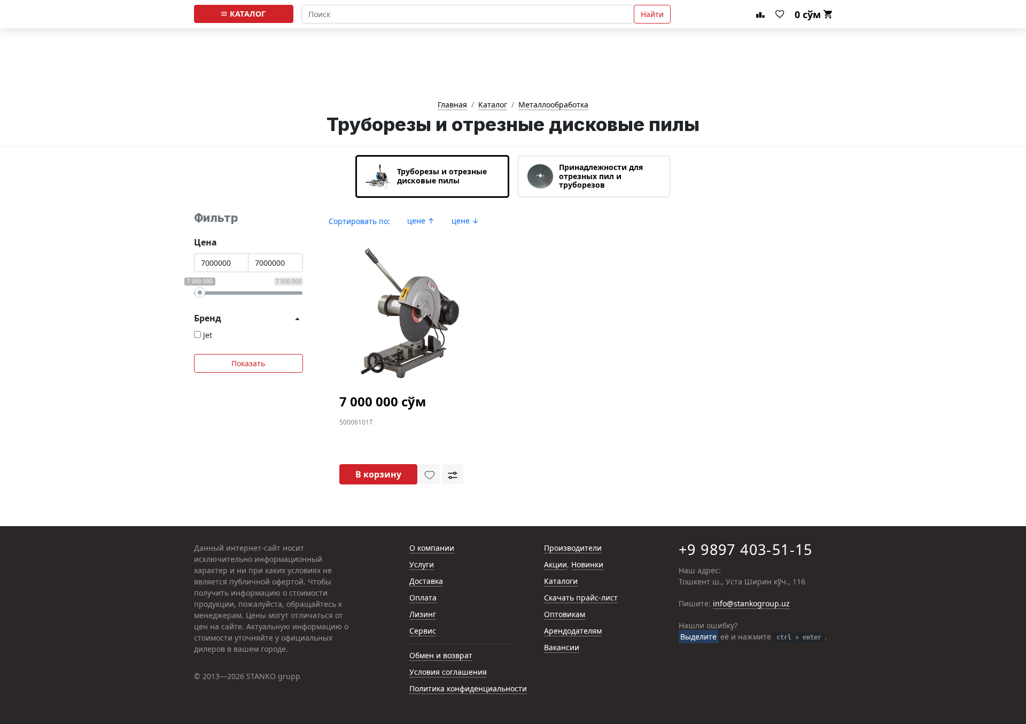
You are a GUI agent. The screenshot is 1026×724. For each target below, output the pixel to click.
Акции (555, 564)
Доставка (426, 581)
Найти (652, 14)
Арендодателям (573, 631)
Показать (248, 363)
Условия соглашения (448, 672)
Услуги (421, 564)
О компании (431, 548)
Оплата (423, 598)
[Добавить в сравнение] (452, 474)
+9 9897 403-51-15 (746, 549)
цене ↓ (465, 220)
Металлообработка (553, 105)
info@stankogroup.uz (751, 604)
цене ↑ (420, 220)
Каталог (247, 14)
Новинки (587, 564)
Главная (452, 105)
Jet (207, 335)
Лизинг (422, 614)
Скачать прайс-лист (581, 598)
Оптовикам (564, 614)
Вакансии (561, 647)
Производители (573, 548)
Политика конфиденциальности (468, 689)
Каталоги (561, 581)
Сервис (422, 631)
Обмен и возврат (440, 655)
